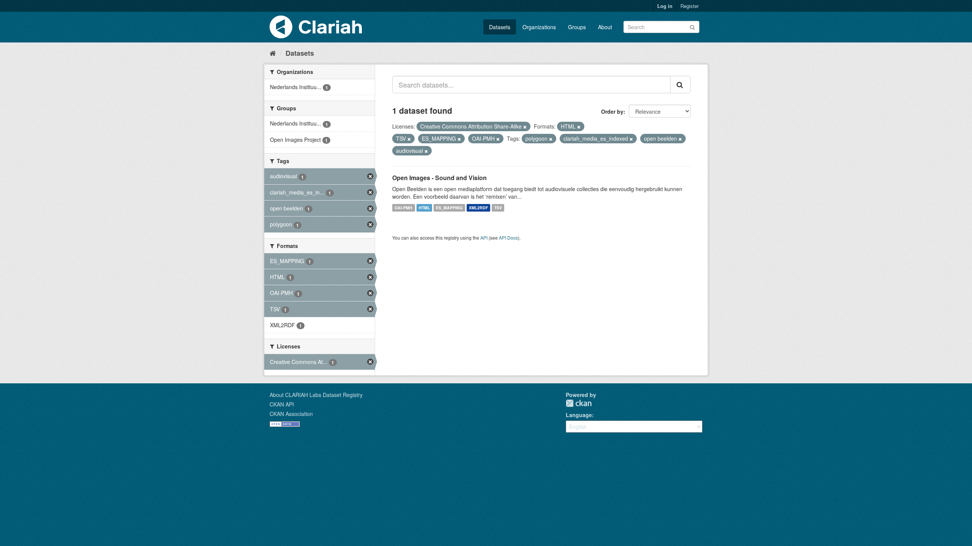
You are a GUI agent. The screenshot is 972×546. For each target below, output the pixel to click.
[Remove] (525, 127)
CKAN (579, 403)
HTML (424, 207)
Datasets (499, 27)
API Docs (508, 237)
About (605, 27)
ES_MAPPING (449, 207)
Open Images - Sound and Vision (439, 177)
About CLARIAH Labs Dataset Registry (316, 395)
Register (689, 5)
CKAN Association (291, 413)
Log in (664, 5)
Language (579, 415)
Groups (577, 27)
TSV (498, 207)
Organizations (539, 27)
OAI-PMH (403, 207)
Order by (612, 111)
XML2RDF (478, 207)
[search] (680, 84)
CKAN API (282, 404)
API (484, 237)
